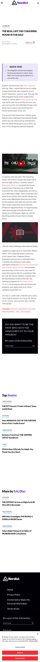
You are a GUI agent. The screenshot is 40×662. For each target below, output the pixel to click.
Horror (6, 26)
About (10, 589)
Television (7, 401)
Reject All (20, 652)
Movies (5, 416)
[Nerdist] (20, 3)
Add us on (28, 43)
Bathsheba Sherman (10, 185)
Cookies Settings (20, 647)
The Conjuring (23, 312)
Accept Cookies (20, 658)
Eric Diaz (7, 41)
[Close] (37, 634)
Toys (4, 444)
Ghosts (14, 309)
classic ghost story (28, 100)
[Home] (11, 580)
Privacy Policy (13, 594)
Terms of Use (13, 608)
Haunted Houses (26, 309)
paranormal (8, 312)
